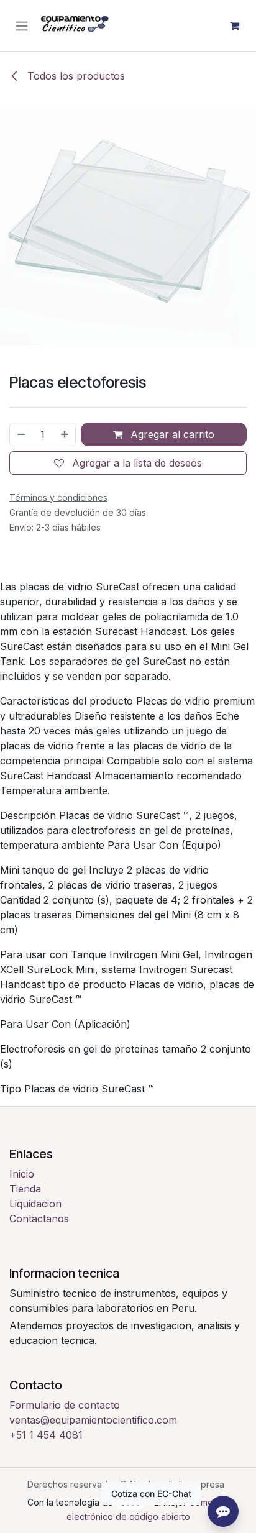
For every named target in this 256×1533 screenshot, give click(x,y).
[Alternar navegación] (21, 25)
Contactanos (39, 1218)
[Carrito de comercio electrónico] (234, 25)
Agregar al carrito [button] (170, 434)
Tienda (25, 1189)
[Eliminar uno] (20, 434)
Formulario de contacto (64, 1405)
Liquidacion (35, 1203)
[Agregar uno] (65, 434)
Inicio (21, 1174)
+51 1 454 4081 (46, 1435)
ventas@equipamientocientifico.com (93, 1420)
